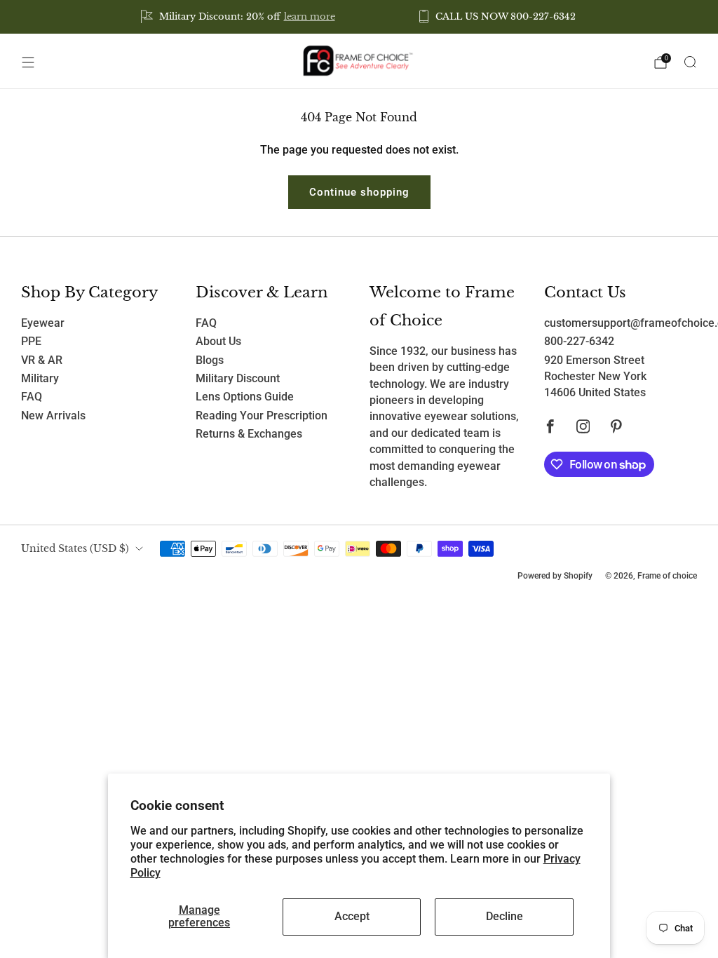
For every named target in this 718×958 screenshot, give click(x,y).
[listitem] (238, 17)
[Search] (690, 62)
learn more (309, 16)
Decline (504, 916)
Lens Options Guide (245, 397)
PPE (31, 341)
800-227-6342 (579, 341)
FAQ (31, 397)
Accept (352, 916)
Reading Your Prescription (261, 416)
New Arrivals (53, 416)
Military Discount (238, 378)
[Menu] (28, 62)
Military (40, 378)
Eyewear (43, 323)
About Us (218, 341)
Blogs (210, 360)
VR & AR (41, 360)
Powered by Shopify (554, 575)
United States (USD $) (75, 548)
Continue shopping (359, 192)
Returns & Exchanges (249, 434)
